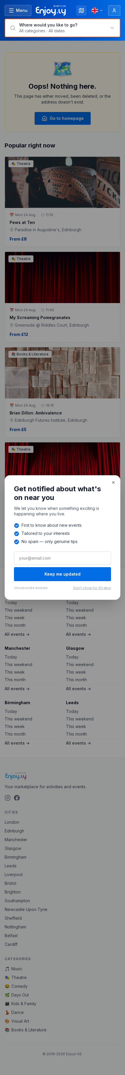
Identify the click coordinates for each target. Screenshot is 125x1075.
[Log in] (114, 10)
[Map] (81, 10)
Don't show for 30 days (92, 588)
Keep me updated (62, 574)
